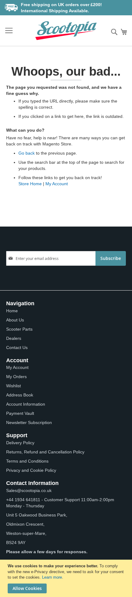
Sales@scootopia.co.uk (29, 490)
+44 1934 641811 (23, 499)
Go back (26, 153)
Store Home (30, 183)
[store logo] (66, 30)
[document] (67, 578)
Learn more (52, 577)
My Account (56, 183)
